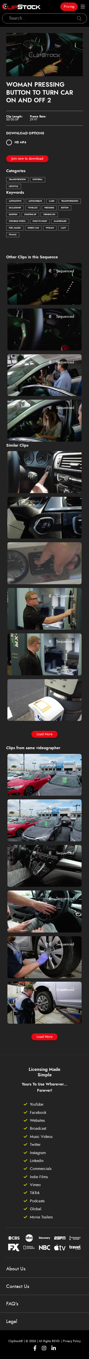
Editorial (38, 180)
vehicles (33, 208)
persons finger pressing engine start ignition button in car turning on (38, 528)
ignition (13, 215)
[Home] (21, 6)
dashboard (60, 221)
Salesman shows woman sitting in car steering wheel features (38, 922)
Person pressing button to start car (38, 340)
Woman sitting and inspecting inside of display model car (38, 431)
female (13, 235)
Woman (50, 228)
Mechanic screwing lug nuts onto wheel (38, 967)
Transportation (17, 180)
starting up (30, 215)
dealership (15, 208)
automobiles (35, 201)
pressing (49, 208)
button (64, 208)
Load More (44, 734)
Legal (11, 1321)
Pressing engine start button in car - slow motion (38, 482)
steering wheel (17, 221)
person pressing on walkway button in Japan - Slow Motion (38, 710)
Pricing (69, 6)
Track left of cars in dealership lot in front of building (38, 785)
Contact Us (17, 1286)
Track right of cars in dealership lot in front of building (38, 830)
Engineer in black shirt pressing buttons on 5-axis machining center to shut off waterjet (38, 619)
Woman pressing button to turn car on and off (38, 294)
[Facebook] (35, 1348)
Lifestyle (13, 187)
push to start (40, 221)
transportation (69, 201)
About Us (15, 1268)
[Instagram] (44, 1348)
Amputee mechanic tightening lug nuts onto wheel (38, 1013)
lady (63, 228)
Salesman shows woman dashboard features (38, 876)
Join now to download (27, 158)
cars (51, 201)
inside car (33, 228)
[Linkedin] (53, 1348)
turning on (49, 215)
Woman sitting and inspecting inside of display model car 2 (38, 385)
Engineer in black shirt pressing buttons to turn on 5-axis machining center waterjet (38, 664)
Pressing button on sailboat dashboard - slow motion (38, 573)
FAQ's (12, 1303)
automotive (15, 201)
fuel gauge (15, 228)
